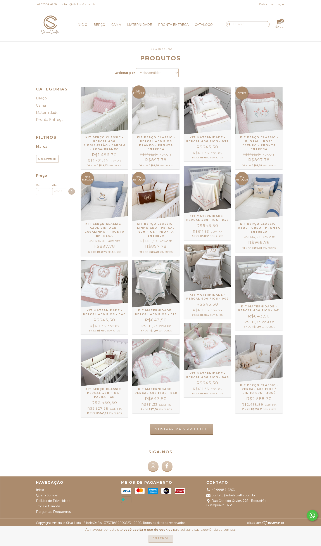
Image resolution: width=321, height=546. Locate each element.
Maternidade (139, 25)
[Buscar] (228, 24)
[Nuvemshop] (266, 524)
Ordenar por (124, 73)
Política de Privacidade (53, 501)
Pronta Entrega (173, 25)
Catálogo (204, 25)
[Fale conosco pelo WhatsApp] (312, 515)
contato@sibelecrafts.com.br (78, 4)
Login (280, 4)
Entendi (161, 538)
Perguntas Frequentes (53, 512)
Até (54, 185)
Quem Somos (46, 495)
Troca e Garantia (48, 506)
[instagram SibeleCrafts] (153, 466)
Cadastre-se (266, 4)
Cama (116, 25)
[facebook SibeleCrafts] (167, 466)
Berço (99, 25)
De (38, 185)
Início (82, 25)
